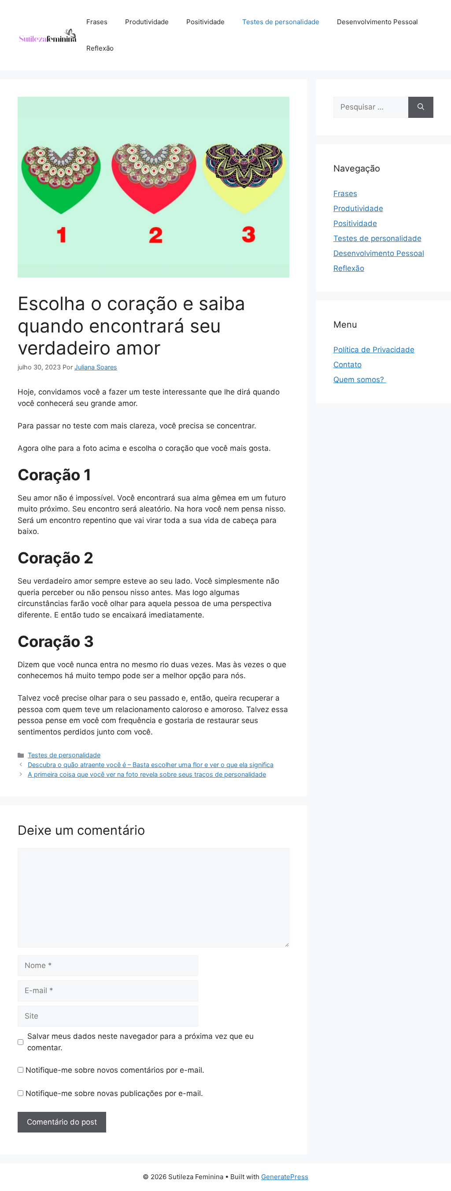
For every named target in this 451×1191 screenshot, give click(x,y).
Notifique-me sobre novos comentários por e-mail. (115, 1070)
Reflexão (100, 48)
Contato (347, 364)
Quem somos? (359, 379)
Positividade (205, 22)
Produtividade (147, 22)
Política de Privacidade (373, 349)
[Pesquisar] (420, 107)
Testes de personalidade (280, 22)
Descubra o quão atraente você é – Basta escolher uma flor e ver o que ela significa (151, 764)
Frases (96, 22)
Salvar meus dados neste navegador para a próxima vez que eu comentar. (140, 1042)
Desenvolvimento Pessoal (377, 22)
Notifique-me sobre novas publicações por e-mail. (114, 1093)
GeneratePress (284, 1177)
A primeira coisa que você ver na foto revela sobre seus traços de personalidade (147, 774)
